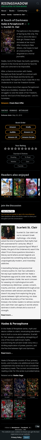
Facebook (24, 428)
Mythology (23, 110)
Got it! (26, 437)
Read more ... (7, 315)
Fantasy (4, 110)
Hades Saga (18, 375)
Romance (13, 110)
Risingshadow (14, 4)
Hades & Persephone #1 (12, 23)
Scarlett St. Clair (11, 27)
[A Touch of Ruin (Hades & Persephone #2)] (28, 23)
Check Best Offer (16, 103)
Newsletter (16, 428)
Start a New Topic (8, 211)
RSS (25, 430)
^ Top (37, 426)
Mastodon (18, 430)
